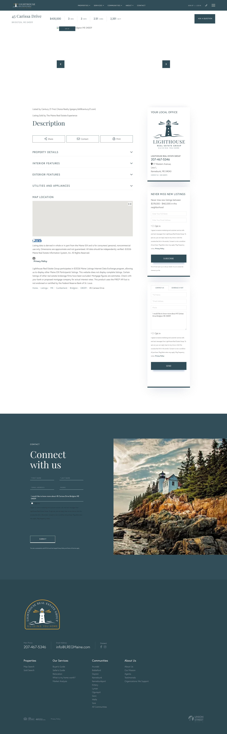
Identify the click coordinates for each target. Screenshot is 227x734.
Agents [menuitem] (128, 674)
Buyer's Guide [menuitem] (59, 666)
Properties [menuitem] (83, 5)
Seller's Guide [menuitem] (59, 670)
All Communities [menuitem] (99, 706)
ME (51, 288)
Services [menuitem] (98, 5)
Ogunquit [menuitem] (96, 692)
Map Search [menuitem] (29, 666)
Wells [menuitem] (94, 699)
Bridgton (74, 288)
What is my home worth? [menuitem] (64, 677)
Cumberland (61, 288)
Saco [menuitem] (94, 695)
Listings (44, 288)
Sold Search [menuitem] (29, 670)
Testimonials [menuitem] (130, 677)
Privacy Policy (40, 261)
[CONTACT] (204, 18)
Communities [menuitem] (114, 5)
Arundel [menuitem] (95, 666)
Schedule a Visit (177, 288)
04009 (84, 288)
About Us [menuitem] (129, 666)
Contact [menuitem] (141, 5)
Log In (198, 5)
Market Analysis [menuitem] (60, 681)
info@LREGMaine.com (73, 647)
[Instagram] (105, 647)
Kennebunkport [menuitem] (99, 681)
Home (35, 288)
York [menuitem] (94, 703)
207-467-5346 (160, 159)
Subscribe (168, 258)
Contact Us (155, 175)
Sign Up (190, 5)
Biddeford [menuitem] (96, 670)
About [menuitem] (129, 5)
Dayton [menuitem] (95, 674)
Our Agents (163, 175)
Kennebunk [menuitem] (97, 677)
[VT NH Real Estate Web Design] (195, 719)
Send (168, 366)
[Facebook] (101, 647)
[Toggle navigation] (213, 5)
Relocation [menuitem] (57, 674)
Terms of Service (157, 381)
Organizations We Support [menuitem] (137, 681)
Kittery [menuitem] (95, 685)
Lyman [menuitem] (95, 688)
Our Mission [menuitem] (130, 670)
